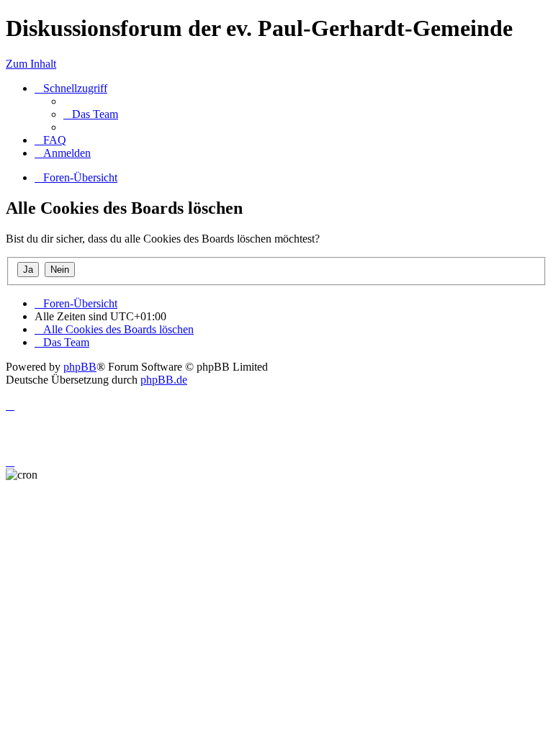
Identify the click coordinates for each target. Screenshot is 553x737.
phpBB (79, 367)
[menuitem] (90, 114)
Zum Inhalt (31, 64)
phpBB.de (163, 380)
